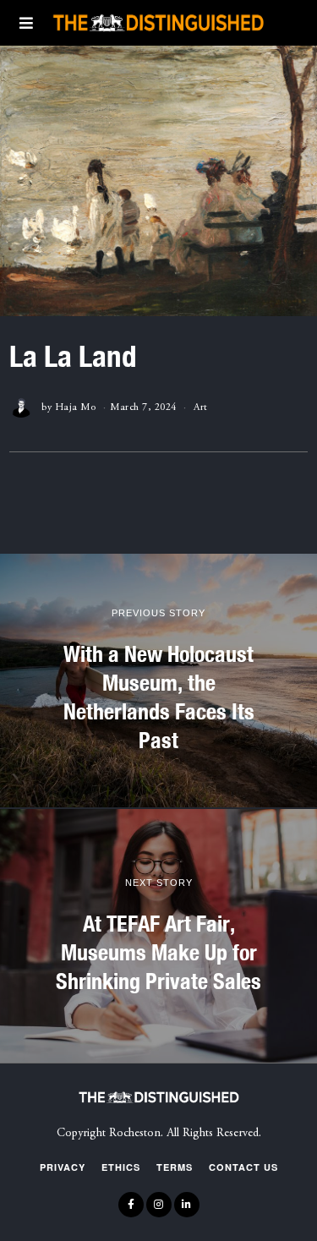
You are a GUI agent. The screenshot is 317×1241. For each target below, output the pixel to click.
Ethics (120, 1167)
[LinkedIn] (186, 1204)
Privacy (62, 1167)
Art (201, 407)
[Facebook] (131, 1204)
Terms (174, 1167)
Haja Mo (75, 407)
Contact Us (243, 1167)
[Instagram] (159, 1204)
